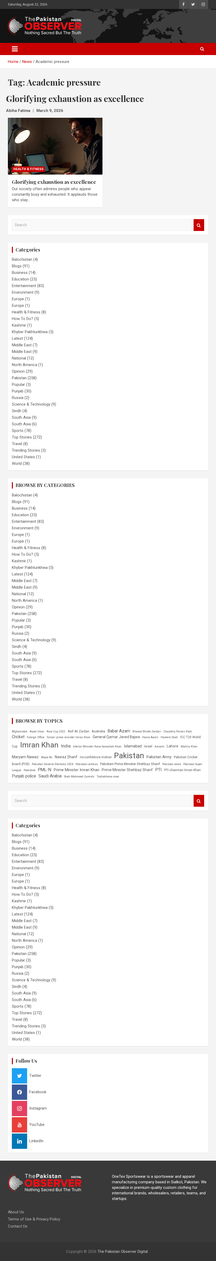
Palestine (30, 770)
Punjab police (24, 776)
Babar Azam (118, 730)
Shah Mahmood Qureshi (79, 776)
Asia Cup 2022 (56, 731)
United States (23, 457)
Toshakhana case (108, 776)
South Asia (21, 417)
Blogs (17, 266)
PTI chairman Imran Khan (182, 770)
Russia (17, 397)
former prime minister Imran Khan (68, 737)
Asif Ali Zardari (78, 731)
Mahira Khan (189, 746)
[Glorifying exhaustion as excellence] (55, 146)
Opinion (18, 371)
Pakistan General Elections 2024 (52, 764)
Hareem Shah (169, 737)
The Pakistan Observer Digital (122, 1251)
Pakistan (19, 378)
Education (20, 279)
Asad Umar (37, 731)
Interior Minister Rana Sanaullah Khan (97, 746)
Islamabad (133, 746)
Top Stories (22, 437)
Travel (17, 443)
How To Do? (22, 318)
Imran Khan (39, 745)
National (19, 358)
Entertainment (24, 285)
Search (199, 225)
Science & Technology (31, 404)
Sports (17, 430)
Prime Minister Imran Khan (76, 769)
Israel (148, 746)
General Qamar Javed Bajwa (116, 737)
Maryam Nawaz (25, 757)
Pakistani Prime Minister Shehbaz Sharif (130, 764)
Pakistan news (171, 764)
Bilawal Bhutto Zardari (146, 731)
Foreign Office (36, 737)
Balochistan (22, 259)
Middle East (22, 345)
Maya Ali (46, 757)
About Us (16, 1212)
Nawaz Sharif (66, 757)
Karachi (159, 746)
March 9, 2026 (49, 110)
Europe (18, 299)
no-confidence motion (96, 757)
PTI (158, 769)
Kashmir (19, 325)
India (66, 745)
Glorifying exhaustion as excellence (54, 181)
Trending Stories (26, 450)
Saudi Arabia (50, 776)
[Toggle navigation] (15, 49)
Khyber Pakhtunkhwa (30, 331)
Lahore (172, 746)
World (17, 463)
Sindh (16, 410)
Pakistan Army (158, 757)
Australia (98, 731)
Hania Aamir (150, 737)
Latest (17, 338)
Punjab (17, 391)
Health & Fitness (28, 169)
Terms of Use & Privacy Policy (34, 1219)
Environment (22, 292)
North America (24, 364)
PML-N (44, 769)
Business (20, 272)
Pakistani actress (87, 764)
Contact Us (17, 1226)
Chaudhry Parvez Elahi (177, 731)
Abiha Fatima (18, 110)
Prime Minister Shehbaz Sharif (127, 770)
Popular (18, 384)
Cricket (18, 736)
